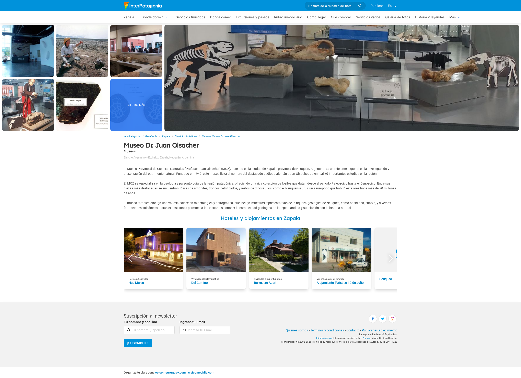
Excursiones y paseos (252, 17)
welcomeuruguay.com (170, 372)
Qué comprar (341, 17)
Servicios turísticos (190, 17)
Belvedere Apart (265, 282)
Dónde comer (220, 17)
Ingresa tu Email (192, 322)
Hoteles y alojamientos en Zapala (260, 218)
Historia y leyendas (429, 17)
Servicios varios (368, 17)
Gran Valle (151, 136)
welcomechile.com (201, 372)
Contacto (352, 330)
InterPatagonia (132, 136)
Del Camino (199, 282)
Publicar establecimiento (379, 330)
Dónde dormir (152, 17)
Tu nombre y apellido (140, 322)
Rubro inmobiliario (288, 17)
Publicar (377, 6)
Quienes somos (297, 330)
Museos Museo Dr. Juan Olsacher (221, 136)
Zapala (129, 17)
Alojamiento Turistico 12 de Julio (340, 282)
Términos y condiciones (327, 330)
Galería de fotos (397, 17)
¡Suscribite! (137, 343)
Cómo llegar (316, 17)
